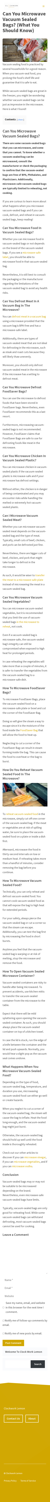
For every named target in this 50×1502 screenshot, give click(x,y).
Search (37, 1364)
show (20, 119)
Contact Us (13, 1418)
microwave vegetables (27, 1161)
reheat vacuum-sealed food (22, 814)
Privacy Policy (10, 1480)
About (32, 1418)
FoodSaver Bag (29, 730)
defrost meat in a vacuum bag (29, 316)
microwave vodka (22, 1166)
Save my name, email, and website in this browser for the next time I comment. (25, 1307)
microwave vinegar (35, 1157)
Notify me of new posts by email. (23, 1333)
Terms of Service (28, 1480)
